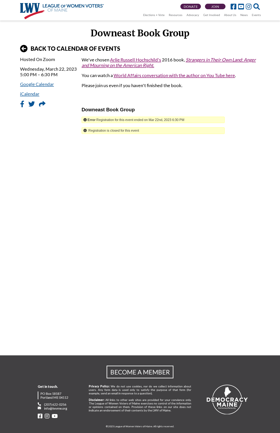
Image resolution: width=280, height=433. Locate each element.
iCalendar (29, 94)
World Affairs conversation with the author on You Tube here (174, 75)
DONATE (191, 6)
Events (256, 15)
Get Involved (211, 15)
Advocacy (193, 15)
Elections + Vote (154, 15)
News (244, 15)
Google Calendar (37, 84)
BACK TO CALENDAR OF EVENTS (75, 48)
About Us (230, 15)
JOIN (215, 6)
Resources (175, 15)
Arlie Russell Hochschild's (135, 59)
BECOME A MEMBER (140, 372)
